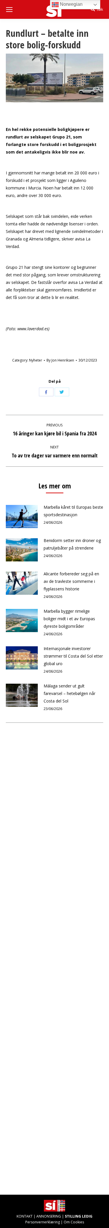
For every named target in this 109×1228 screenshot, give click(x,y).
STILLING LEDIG (78, 1216)
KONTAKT (25, 1216)
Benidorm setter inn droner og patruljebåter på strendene (72, 544)
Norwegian (71, 4)
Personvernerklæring (42, 1222)
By (60, 360)
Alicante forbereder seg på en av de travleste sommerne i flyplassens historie (71, 581)
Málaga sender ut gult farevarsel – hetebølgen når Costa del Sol (69, 693)
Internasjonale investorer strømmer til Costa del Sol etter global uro (73, 656)
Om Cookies (74, 1222)
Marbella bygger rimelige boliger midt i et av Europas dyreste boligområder (69, 618)
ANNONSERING (48, 1216)
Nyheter (35, 360)
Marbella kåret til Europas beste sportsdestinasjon (73, 510)
